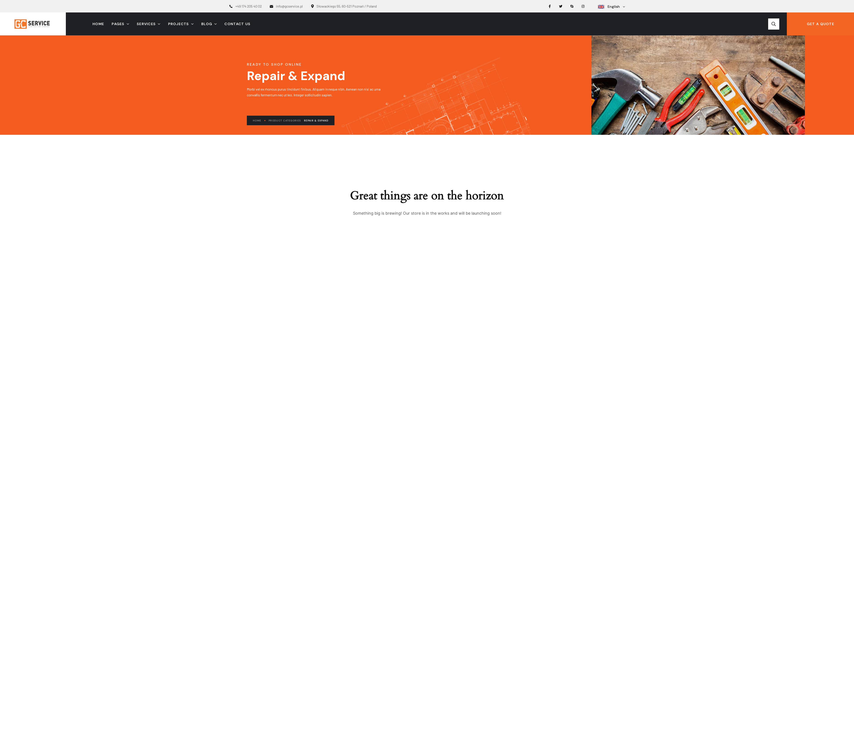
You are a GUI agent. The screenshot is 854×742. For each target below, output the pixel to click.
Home (257, 120)
